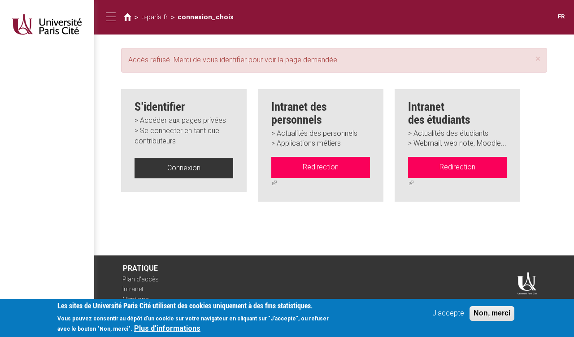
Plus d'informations (167, 328)
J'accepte (448, 313)
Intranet (133, 289)
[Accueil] (47, 24)
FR (561, 16)
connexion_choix (206, 17)
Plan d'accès (140, 279)
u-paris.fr (154, 17)
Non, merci (492, 313)
